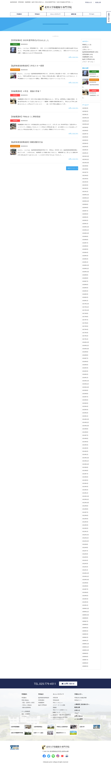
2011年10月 (85, 541)
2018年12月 (85, 265)
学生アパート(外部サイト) (60, 710)
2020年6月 (85, 214)
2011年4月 (85, 560)
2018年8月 (85, 278)
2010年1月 (85, 605)
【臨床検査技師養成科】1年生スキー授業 (27, 66)
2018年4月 (85, 291)
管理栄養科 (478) (87, 54)
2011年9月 (85, 544)
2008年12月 (85, 643)
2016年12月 (85, 342)
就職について (56, 712)
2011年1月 (85, 570)
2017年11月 (85, 307)
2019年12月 (85, 227)
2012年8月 (85, 509)
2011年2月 (85, 566)
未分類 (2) (85, 47)
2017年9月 (85, 313)
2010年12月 (85, 573)
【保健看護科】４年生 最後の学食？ (25, 91)
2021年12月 (85, 156)
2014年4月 (85, 445)
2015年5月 (85, 403)
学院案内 (24, 697)
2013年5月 (85, 480)
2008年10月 (85, 650)
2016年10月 (85, 348)
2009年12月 (85, 608)
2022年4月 (85, 143)
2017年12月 (85, 303)
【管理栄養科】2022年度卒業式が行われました (29, 40)
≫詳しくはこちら (73, 57)
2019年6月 (85, 246)
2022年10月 (85, 124)
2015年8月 (85, 393)
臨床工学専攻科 (42, 705)
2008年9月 (85, 653)
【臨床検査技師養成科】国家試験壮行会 (26, 142)
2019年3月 (85, 255)
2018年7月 (85, 281)
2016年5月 (85, 364)
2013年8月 (85, 470)
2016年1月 (85, 377)
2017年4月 (85, 329)
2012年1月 (85, 531)
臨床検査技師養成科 (15, 69)
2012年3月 (85, 525)
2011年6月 (85, 554)
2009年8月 (85, 618)
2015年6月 (85, 400)
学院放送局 (56, 700)
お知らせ (77, 710)
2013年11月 (85, 461)
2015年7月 (85, 396)
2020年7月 (85, 210)
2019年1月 (85, 262)
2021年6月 (85, 175)
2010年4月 (85, 599)
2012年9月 (85, 506)
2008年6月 (85, 663)
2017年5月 (85, 326)
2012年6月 (85, 515)
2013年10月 (85, 464)
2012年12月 (85, 496)
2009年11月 (85, 611)
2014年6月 (85, 438)
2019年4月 (85, 252)
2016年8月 (85, 355)
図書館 (55, 707)
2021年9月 (85, 166)
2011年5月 (85, 557)
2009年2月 (85, 637)
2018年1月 (85, 300)
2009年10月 (85, 615)
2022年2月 (85, 150)
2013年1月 (85, 493)
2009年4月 (85, 631)
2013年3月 (85, 486)
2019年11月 (85, 230)
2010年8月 (85, 586)
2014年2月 (85, 451)
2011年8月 (85, 547)
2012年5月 (85, 518)
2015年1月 (85, 416)
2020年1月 (85, 223)
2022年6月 (85, 137)
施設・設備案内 (26, 714)
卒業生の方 (88, 2)
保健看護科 (15, 95)
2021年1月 (85, 191)
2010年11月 (85, 576)
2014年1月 (85, 454)
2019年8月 (85, 239)
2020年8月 (85, 207)
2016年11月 (85, 345)
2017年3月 (85, 332)
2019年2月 (85, 259)
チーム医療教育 (26, 711)
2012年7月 (85, 512)
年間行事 (55, 697)
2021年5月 (85, 178)
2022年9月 (85, 127)
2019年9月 (85, 236)
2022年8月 (85, 130)
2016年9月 (85, 352)
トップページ (55, 36)
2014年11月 (85, 422)
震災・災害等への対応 (28, 702)
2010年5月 (85, 595)
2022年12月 (85, 117)
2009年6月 (85, 624)
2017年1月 (85, 339)
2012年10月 (85, 502)
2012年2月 (85, 528)
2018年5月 (85, 287)
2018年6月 (85, 284)
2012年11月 (85, 499)
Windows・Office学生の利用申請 (62, 714)
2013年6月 (85, 477)
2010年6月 (85, 592)
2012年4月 (85, 522)
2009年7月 (85, 621)
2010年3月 (85, 602)
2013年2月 (85, 489)
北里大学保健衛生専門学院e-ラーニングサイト (60, 718)
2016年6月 (85, 361)
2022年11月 (85, 121)
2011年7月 (85, 550)
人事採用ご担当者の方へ (81, 704)
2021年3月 (85, 185)
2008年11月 (85, 647)
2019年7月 (85, 243)
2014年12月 (85, 419)
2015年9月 (85, 390)
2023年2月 (85, 111)
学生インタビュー (58, 702)
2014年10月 (85, 425)
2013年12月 (85, 457)
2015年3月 (85, 409)
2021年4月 (85, 182)
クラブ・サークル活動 (59, 705)
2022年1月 (85, 153)
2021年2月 (85, 188)
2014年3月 (85, 448)
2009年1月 (85, 640)
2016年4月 (85, 368)
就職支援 (73, 14)
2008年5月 (85, 666)
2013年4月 (85, 483)
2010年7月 (85, 589)
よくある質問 (78, 719)
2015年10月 (85, 387)
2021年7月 (85, 172)
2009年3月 (85, 634)
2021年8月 (85, 169)
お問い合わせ (69, 684)
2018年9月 (85, 275)
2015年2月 (85, 412)
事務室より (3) (86, 44)
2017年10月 (85, 310)
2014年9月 (85, 429)
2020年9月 (85, 204)
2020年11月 (85, 198)
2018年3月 (85, 294)
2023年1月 (85, 114)
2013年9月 (85, 467)
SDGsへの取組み (27, 705)
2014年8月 (85, 432)
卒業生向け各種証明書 (80, 697)
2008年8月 (85, 656)
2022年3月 (85, 146)
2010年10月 (85, 579)
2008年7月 (85, 659)
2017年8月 (85, 316)
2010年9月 (85, 583)
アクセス (91, 14)
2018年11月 (85, 268)
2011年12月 (85, 534)
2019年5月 (85, 249)
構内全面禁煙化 (26, 707)
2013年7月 (85, 473)
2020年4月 (85, 217)
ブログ (76, 713)
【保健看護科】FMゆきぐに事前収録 (25, 117)
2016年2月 (85, 374)
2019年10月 (85, 233)
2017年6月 (85, 323)
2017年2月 (85, 335)
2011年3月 (85, 563)
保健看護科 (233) (87, 57)
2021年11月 (85, 159)
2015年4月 (85, 406)
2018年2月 (85, 297)
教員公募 (98, 2)
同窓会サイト (78, 700)
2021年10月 (85, 162)
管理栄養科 (15, 44)
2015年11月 (85, 384)
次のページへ (72, 168)
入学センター (86, 49)
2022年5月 (85, 140)
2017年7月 (85, 319)
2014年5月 (85, 441)
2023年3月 (85, 108)
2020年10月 (85, 201)
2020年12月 (85, 194)
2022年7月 (85, 133)
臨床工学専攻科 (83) (88, 59)
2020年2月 (85, 220)
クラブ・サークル (87, 62)
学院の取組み (25, 700)
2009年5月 (85, 627)
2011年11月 (85, 538)
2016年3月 (85, 371)
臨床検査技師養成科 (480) (90, 52)
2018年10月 (85, 271)
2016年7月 (85, 358)
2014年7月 (85, 435)
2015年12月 (85, 380)
